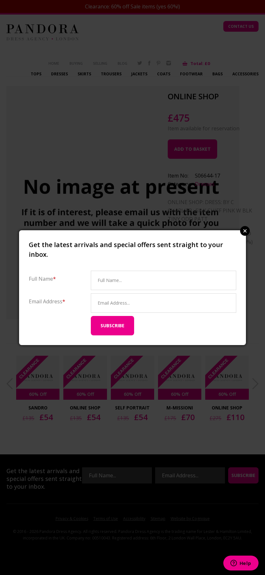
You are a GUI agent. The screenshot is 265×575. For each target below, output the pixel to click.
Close (245, 231)
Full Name (42, 278)
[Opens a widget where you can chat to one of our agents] (241, 564)
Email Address (47, 301)
